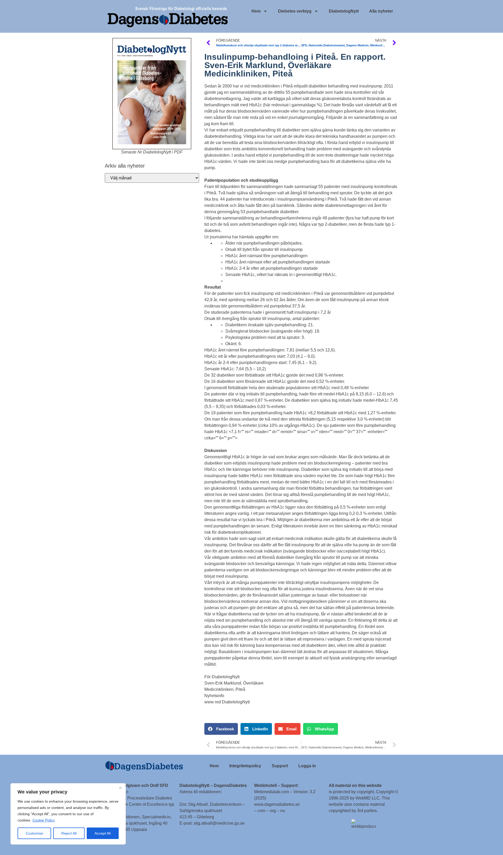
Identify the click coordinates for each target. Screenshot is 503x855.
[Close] (120, 788)
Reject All (68, 833)
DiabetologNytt (344, 11)
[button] (221, 729)
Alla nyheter (381, 11)
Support (280, 766)
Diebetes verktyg (294, 11)
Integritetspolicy (245, 766)
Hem (256, 11)
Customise (34, 833)
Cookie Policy (43, 820)
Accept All (103, 833)
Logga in (307, 766)
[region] (68, 814)
